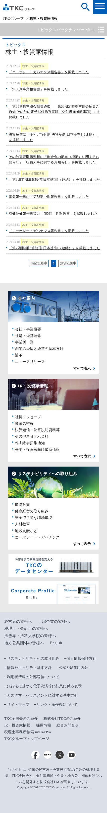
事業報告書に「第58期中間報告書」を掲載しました (49, 197)
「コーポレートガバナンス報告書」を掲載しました (49, 72)
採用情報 (43, 725)
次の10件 (68, 263)
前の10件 (39, 263)
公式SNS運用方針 (73, 668)
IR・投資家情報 (17, 725)
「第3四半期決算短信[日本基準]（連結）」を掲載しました (54, 179)
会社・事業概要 (28, 329)
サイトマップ (18, 705)
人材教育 (22, 524)
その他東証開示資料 (32, 436)
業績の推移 (24, 423)
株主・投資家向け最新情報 (37, 450)
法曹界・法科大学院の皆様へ (30, 636)
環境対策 (22, 505)
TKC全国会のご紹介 (21, 719)
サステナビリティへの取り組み (33, 658)
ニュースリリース (30, 362)
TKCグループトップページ (26, 739)
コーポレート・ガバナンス (37, 537)
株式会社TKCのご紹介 (62, 719)
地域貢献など (26, 531)
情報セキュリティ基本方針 (29, 668)
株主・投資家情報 (33, 66)
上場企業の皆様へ (54, 621)
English (56, 643)
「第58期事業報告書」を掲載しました (38, 89)
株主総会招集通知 (30, 443)
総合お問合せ (67, 725)
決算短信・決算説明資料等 (37, 430)
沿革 (18, 355)
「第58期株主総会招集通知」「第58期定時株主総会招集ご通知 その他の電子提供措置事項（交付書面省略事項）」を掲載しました (54, 112)
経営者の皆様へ (18, 621)
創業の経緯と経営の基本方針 (39, 349)
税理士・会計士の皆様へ (26, 628)
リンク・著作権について (57, 705)
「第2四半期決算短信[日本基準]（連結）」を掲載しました (54, 248)
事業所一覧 (24, 342)
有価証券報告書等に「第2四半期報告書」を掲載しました (53, 214)
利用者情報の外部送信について (33, 677)
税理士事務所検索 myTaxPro (27, 732)
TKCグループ (14, 18)
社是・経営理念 (28, 336)
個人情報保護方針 (81, 658)
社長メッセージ (28, 417)
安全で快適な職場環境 (33, 518)
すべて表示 (82, 368)
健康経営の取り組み (32, 511)
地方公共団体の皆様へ (24, 643)
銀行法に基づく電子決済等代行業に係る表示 (44, 686)
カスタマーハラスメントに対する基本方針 (42, 695)
